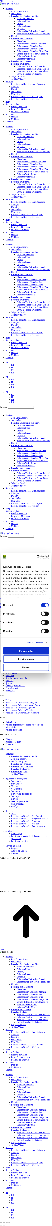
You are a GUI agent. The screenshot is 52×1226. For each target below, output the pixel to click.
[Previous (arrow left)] (1, 1225)
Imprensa (10, 232)
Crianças (15, 204)
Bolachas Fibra (23, 139)
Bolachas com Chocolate (22, 156)
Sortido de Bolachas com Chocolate (32, 172)
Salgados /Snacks (18, 194)
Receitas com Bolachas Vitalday (25, 217)
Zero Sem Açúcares (19, 129)
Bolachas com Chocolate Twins (30, 164)
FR (12, 379)
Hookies (14, 154)
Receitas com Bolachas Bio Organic (27, 214)
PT (7, 377)
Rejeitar (26, 667)
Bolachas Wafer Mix (26, 177)
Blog (8, 219)
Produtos (9, 126)
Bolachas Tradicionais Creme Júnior (32, 189)
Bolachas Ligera (24, 144)
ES (12, 387)
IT (12, 382)
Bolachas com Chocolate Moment (31, 161)
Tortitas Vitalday (18, 197)
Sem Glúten (16, 131)
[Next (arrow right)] (4, 1225)
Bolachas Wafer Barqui (27, 174)
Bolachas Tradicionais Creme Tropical (33, 184)
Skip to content (6, 1)
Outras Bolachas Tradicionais (29, 192)
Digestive (21, 146)
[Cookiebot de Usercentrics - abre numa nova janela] (37, 557)
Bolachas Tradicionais (20, 182)
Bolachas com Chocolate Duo (30, 166)
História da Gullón (19, 224)
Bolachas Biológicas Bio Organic (31, 149)
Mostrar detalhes (35, 642)
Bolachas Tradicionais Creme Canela (33, 187)
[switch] (45, 613)
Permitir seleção (26, 659)
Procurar (3, 407)
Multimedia (16, 237)
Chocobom (21, 159)
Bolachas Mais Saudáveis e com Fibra (33, 151)
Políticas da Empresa (20, 229)
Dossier (14, 234)
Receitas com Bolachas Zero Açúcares (28, 202)
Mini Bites (15, 212)
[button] (1, 410)
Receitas (9, 199)
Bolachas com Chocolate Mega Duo (32, 169)
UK (12, 385)
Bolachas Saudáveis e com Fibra (25, 134)
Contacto (9, 239)
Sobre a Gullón (12, 222)
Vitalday (20, 141)
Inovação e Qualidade (20, 227)
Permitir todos (26, 651)
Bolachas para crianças (21, 179)
